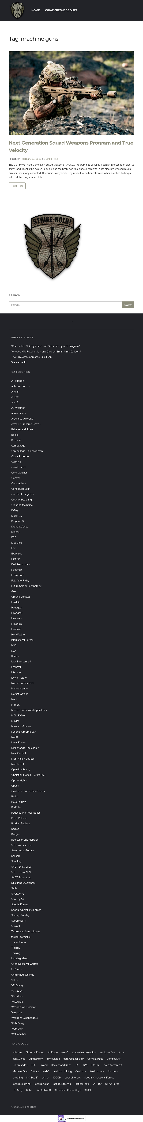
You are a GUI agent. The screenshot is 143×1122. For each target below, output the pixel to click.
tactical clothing (22, 1083)
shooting (18, 1077)
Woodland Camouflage (67, 1090)
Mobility (15, 704)
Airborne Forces (20, 386)
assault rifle (19, 1058)
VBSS (14, 980)
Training (15, 947)
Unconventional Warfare (24, 963)
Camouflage (18, 445)
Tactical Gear (41, 1083)
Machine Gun (20, 1071)
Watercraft (17, 1001)
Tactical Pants (81, 1083)
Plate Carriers (18, 802)
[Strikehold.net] (17, 10)
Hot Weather (18, 634)
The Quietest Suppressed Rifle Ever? (31, 357)
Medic (14, 699)
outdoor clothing (62, 1071)
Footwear (16, 569)
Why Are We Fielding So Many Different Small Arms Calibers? (46, 351)
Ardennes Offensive (22, 418)
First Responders (21, 564)
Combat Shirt (114, 1058)
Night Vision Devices (23, 758)
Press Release (19, 818)
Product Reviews (20, 823)
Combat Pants (95, 1058)
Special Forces (19, 904)
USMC (29, 1090)
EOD (13, 548)
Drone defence (19, 526)
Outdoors (80, 1071)
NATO (14, 737)
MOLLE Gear (18, 715)
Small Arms (17, 893)
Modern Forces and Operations (29, 710)
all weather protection (84, 1052)
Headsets (16, 618)
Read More (17, 185)
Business (16, 440)
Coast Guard (18, 467)
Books (14, 434)
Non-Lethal (17, 764)
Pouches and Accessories (25, 812)
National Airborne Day (23, 731)
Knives (15, 656)
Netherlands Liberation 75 (25, 748)
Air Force (52, 1052)
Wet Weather (18, 1034)
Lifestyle (16, 672)
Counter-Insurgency (22, 494)
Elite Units (16, 542)
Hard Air (15, 602)
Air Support (17, 380)
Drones (15, 532)
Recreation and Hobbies (25, 839)
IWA (13, 650)
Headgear (16, 607)
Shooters (113, 1071)
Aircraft (15, 391)
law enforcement (112, 1065)
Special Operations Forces (26, 910)
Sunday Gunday (20, 915)
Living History (19, 677)
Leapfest (16, 667)
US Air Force (112, 1083)
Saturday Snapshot (21, 845)
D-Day (14, 510)
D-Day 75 (16, 515)
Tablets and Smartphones (25, 931)
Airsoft (14, 397)
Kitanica (95, 1065)
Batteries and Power (22, 429)
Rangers (16, 834)
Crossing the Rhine (22, 505)
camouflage (53, 1058)
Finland (43, 1065)
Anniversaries (18, 413)
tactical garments (21, 936)
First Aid (15, 559)
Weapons (16, 1012)
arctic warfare (107, 1052)
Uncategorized (19, 958)
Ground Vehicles (20, 596)
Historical (16, 623)
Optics (15, 785)
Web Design (18, 1023)
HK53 (85, 1065)
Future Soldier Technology (26, 586)
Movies (15, 721)
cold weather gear (73, 1058)
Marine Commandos (22, 683)
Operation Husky (20, 769)
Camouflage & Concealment (27, 451)
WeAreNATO (44, 1090)
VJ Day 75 (16, 990)
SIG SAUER (32, 1077)
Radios (15, 829)
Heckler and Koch (61, 1065)
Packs (14, 796)
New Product (18, 753)
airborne (17, 1052)
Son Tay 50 (17, 899)
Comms (15, 478)
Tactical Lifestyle (61, 1083)
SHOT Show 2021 (21, 872)
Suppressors (18, 920)
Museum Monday (21, 726)
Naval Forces (18, 742)
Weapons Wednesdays (24, 1017)
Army (121, 1052)
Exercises (16, 553)
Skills (14, 888)
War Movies (18, 996)
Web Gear (17, 1028)
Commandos (20, 1065)
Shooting (16, 861)
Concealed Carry (21, 488)
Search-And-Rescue (22, 850)
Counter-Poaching (21, 499)
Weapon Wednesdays (23, 1007)
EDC (13, 537)
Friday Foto (17, 575)
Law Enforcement (21, 661)
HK (76, 1065)
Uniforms (16, 969)
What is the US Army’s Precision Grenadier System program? (45, 346)
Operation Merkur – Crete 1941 (28, 775)
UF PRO (97, 1083)
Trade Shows (18, 942)
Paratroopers (97, 1071)
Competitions (19, 483)
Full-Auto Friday (20, 580)
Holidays (16, 629)
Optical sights (19, 780)
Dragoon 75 (17, 521)
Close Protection (20, 456)
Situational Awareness (23, 883)
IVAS (13, 645)
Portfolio (16, 807)
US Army (18, 1090)
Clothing (16, 461)
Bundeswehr (36, 1058)
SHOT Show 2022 (21, 877)
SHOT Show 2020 (21, 866)
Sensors (15, 856)
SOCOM (56, 1077)
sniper (45, 1077)
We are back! (18, 362)
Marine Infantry (19, 688)
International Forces (22, 640)
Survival (15, 926)
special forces (73, 1077)
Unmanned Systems (22, 974)
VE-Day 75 (17, 985)
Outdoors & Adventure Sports (28, 791)
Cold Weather (19, 472)
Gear (14, 591)
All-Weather (18, 407)
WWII (87, 1090)
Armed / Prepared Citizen (25, 424)
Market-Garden (19, 694)
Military (35, 1071)
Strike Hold (52, 158)
